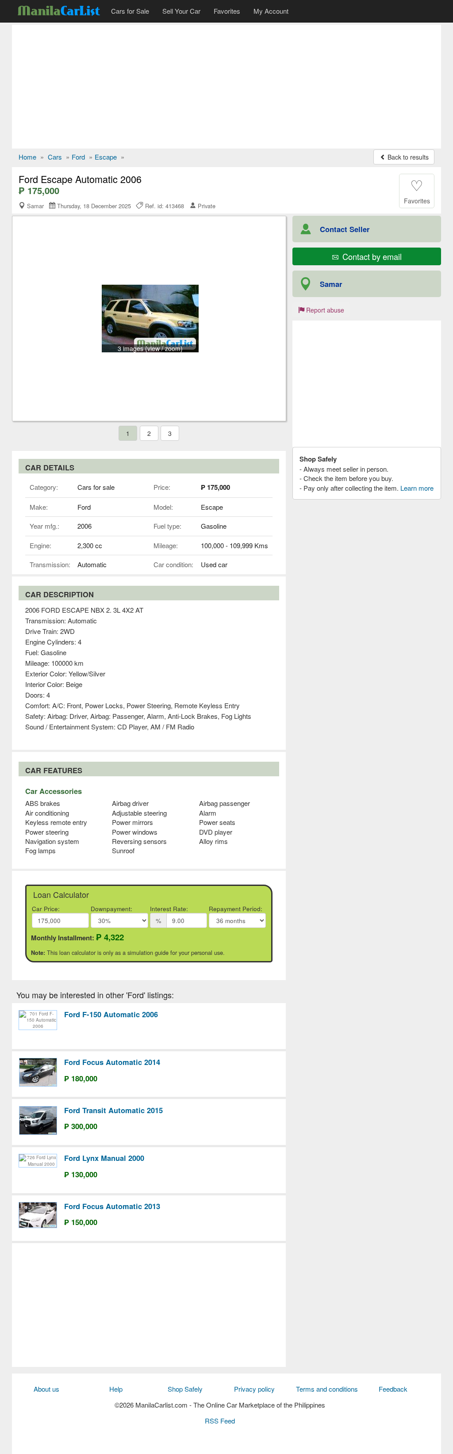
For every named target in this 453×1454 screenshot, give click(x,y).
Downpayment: (111, 908)
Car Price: (46, 908)
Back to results (407, 157)
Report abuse (324, 309)
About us (46, 1388)
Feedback (393, 1388)
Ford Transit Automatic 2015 (113, 1110)
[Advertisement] (226, 87)
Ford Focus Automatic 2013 (112, 1206)
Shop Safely (185, 1388)
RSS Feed (220, 1420)
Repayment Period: (235, 908)
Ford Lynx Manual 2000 (104, 1158)
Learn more (417, 487)
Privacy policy (254, 1388)
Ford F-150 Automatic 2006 (111, 1014)
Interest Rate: (169, 908)
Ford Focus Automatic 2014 (112, 1062)
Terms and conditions (327, 1388)
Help (116, 1388)
